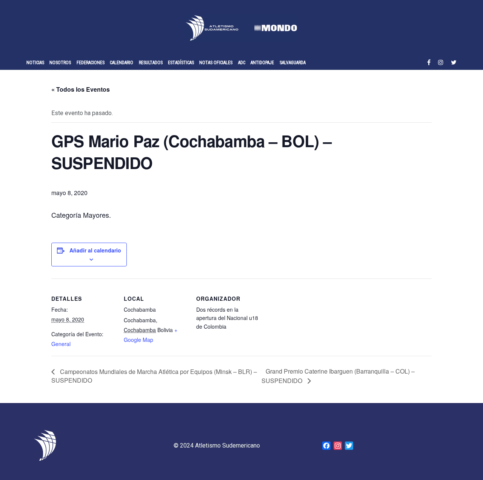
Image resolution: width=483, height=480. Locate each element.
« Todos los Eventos (80, 89)
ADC (241, 62)
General (61, 344)
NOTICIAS (35, 62)
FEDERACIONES (91, 62)
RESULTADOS (151, 62)
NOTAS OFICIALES (215, 62)
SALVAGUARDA (293, 62)
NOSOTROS (60, 62)
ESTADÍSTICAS (181, 62)
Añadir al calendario (95, 250)
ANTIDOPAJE (262, 62)
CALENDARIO (121, 62)
